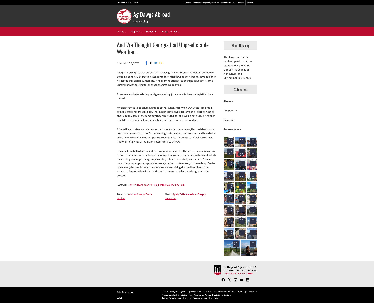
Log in (119, 297)
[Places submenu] (125, 31)
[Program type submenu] (179, 31)
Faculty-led (177, 184)
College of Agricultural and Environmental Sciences (222, 3)
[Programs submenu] (142, 31)
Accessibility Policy (183, 298)
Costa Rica (164, 184)
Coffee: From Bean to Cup (143, 184)
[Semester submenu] (158, 31)
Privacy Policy (168, 298)
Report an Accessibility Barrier (205, 298)
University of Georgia (175, 295)
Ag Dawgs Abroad (151, 14)
